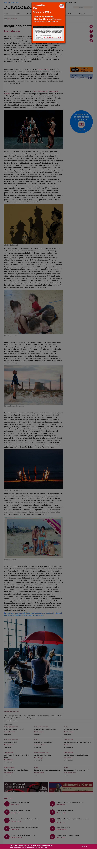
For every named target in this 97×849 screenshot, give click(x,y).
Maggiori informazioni (41, 847)
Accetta (84, 846)
